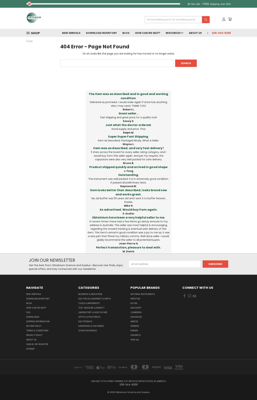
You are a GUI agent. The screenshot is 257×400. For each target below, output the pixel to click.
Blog (126, 33)
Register (43, 344)
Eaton (133, 303)
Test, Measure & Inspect (91, 307)
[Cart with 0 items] (230, 19)
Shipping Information (38, 321)
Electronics (85, 321)
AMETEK (134, 321)
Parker (134, 330)
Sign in (30, 344)
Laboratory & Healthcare (92, 312)
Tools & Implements (89, 303)
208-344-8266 (221, 33)
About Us (195, 33)
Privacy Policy (34, 335)
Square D (135, 335)
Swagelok (136, 316)
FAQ (28, 312)
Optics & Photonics (89, 316)
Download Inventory (101, 33)
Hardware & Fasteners (91, 325)
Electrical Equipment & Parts (94, 298)
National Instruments (142, 294)
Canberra (136, 312)
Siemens (134, 325)
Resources (173, 33)
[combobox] (176, 19)
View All (134, 339)
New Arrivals (71, 33)
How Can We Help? (147, 33)
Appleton (135, 298)
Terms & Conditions (37, 330)
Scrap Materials (87, 330)
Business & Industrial (90, 294)
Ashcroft (136, 307)
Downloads (32, 316)
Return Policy (34, 325)
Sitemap (30, 348)
